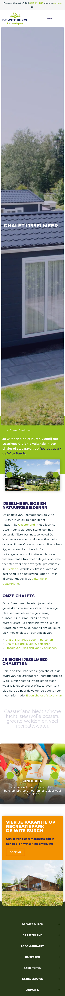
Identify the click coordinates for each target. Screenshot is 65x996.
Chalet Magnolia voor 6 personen (27, 643)
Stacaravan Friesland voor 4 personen (31, 648)
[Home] (3, 430)
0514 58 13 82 (36, 3)
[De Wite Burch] (21, 18)
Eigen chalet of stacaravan (44, 695)
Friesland (12, 569)
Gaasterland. (27, 524)
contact (57, 3)
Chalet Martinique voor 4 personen (29, 639)
